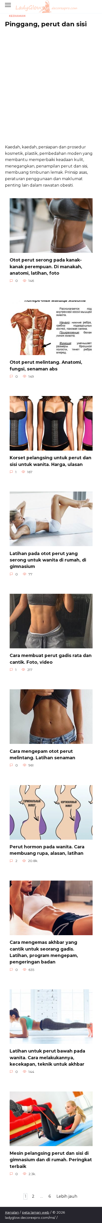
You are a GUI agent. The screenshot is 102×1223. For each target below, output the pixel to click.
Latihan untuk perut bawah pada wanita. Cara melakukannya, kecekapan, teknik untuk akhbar (47, 1057)
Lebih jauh (66, 1196)
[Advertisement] (51, 83)
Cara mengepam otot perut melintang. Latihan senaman (42, 754)
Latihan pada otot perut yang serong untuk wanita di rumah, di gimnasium (48, 560)
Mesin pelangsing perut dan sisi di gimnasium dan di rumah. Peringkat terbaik (51, 1160)
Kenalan (12, 1212)
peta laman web (35, 1212)
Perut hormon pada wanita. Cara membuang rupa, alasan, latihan (47, 850)
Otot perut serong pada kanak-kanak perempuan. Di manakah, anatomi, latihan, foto (46, 266)
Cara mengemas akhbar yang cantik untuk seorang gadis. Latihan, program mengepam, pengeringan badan (44, 952)
